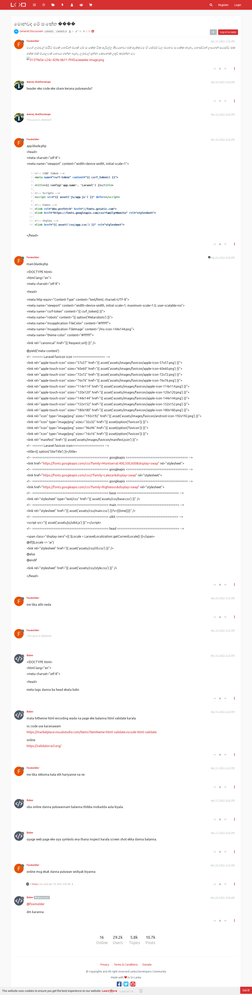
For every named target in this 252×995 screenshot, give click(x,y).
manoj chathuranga (39, 82)
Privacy (104, 964)
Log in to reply (228, 32)
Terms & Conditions (126, 964)
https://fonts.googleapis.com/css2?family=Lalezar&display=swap (89, 475)
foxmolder (33, 41)
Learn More (109, 990)
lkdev (30, 655)
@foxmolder (43, 897)
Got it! (246, 990)
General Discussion (31, 31)
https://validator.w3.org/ (44, 746)
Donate (147, 964)
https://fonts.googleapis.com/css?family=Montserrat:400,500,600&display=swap (100, 463)
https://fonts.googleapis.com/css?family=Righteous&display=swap (90, 487)
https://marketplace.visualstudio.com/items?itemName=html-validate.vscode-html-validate (92, 732)
